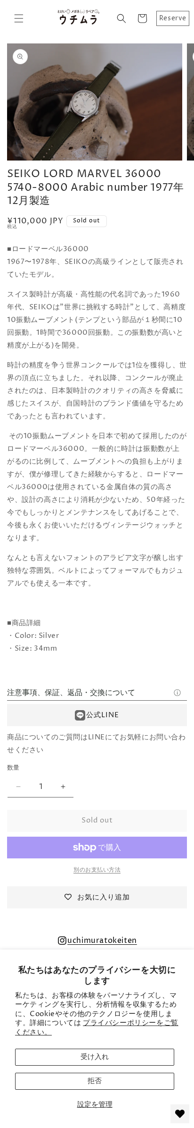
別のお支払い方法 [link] (97, 870)
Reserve (172, 18)
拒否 (95, 1081)
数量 (13, 767)
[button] (18, 18)
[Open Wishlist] (179, 1113)
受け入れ (95, 1057)
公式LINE (102, 715)
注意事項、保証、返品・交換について (71, 692)
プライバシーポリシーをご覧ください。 (96, 1027)
